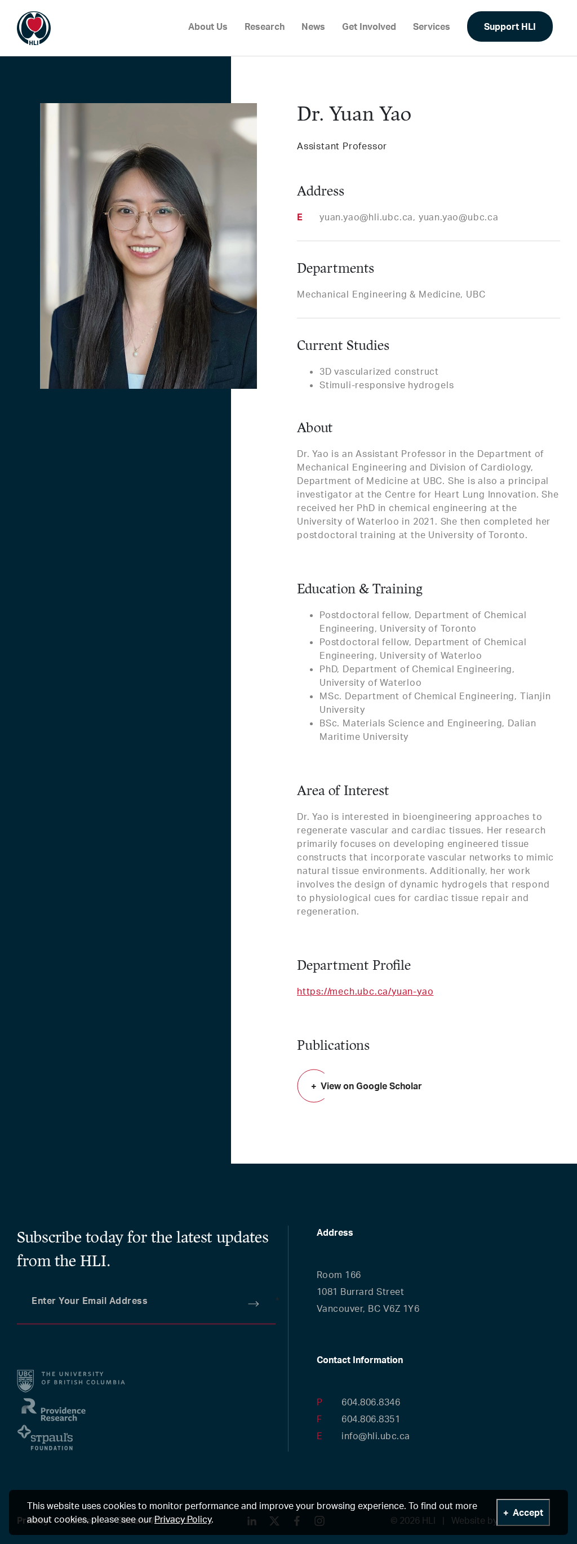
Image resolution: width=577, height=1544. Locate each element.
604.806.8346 (370, 1402)
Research (265, 26)
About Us (208, 26)
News (313, 26)
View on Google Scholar (371, 1086)
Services (431, 26)
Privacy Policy (182, 1519)
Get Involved (369, 26)
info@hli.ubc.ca (375, 1435)
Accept (528, 1512)
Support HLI (510, 26)
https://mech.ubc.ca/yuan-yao (365, 991)
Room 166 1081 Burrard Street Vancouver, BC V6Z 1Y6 (368, 1291)
